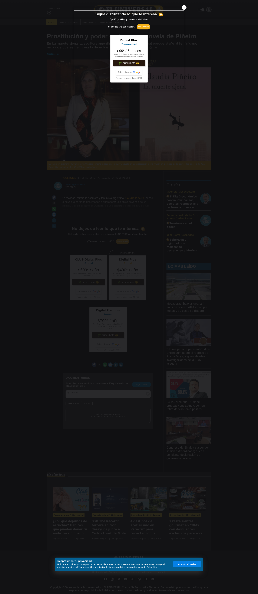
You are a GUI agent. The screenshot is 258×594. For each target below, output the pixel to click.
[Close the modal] (184, 7)
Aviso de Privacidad (148, 567)
